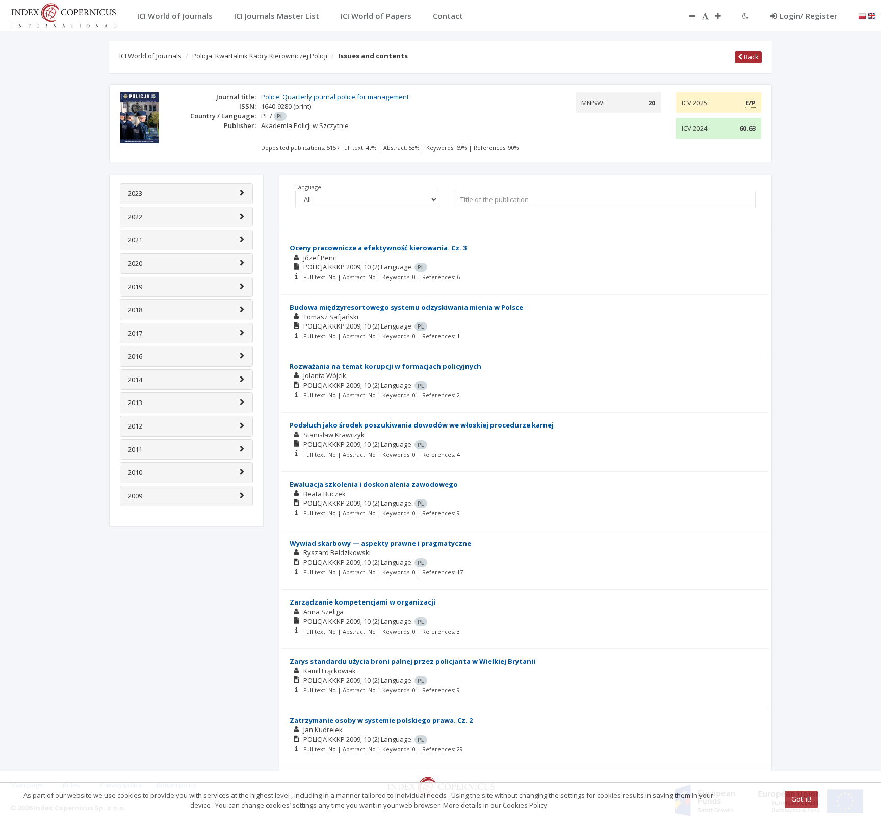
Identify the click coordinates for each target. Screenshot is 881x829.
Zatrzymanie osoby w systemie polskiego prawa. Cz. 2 (381, 720)
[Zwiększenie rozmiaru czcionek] (723, 16)
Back (750, 56)
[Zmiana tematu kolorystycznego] (746, 16)
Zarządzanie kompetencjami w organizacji (362, 602)
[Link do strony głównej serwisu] (63, 14)
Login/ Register (808, 16)
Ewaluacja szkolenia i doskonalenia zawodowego (374, 484)
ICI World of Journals (150, 55)
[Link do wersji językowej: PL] (862, 15)
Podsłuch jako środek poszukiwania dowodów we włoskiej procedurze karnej (422, 425)
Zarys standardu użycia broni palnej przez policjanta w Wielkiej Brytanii (412, 661)
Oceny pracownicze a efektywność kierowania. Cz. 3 (378, 248)
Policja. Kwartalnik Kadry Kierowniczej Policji (259, 55)
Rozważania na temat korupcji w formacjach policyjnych (385, 366)
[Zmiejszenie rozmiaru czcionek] (687, 16)
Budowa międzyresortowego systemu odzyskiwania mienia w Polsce (406, 307)
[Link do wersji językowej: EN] (872, 15)
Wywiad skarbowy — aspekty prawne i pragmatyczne (380, 543)
